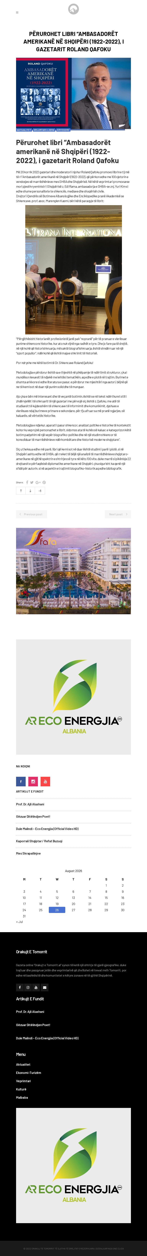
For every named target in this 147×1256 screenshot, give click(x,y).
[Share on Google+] (38, 482)
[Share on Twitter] (32, 482)
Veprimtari (23, 1081)
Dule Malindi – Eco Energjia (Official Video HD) (47, 829)
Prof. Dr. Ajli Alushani (30, 804)
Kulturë (21, 1089)
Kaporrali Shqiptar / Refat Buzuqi (39, 841)
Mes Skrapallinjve (28, 853)
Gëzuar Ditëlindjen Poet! (33, 816)
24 (24, 910)
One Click (118, 1248)
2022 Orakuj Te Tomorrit (40, 1248)
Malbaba (22, 1097)
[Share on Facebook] (27, 482)
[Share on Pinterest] (44, 482)
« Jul (19, 922)
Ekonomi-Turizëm (28, 1072)
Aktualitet (23, 1064)
